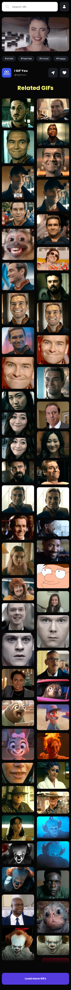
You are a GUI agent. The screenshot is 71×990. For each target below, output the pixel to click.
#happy (61, 58)
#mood (43, 58)
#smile (9, 58)
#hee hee (26, 58)
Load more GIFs (35, 978)
